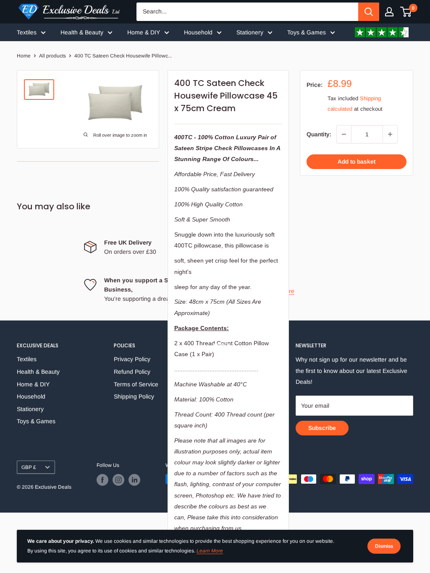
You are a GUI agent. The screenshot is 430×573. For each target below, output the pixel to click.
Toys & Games (306, 32)
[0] (406, 12)
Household (198, 32)
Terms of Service (136, 384)
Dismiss (384, 546)
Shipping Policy (134, 396)
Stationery (249, 32)
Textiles (27, 32)
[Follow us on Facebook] (102, 480)
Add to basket (356, 161)
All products (52, 56)
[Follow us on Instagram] (118, 480)
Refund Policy (132, 371)
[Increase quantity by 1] (390, 134)
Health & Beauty (81, 32)
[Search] (368, 12)
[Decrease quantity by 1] (344, 134)
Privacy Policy (132, 359)
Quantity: (319, 134)
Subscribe (322, 428)
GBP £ (28, 467)
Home (24, 56)
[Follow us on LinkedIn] (134, 480)
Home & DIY (143, 32)
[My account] (389, 11)
